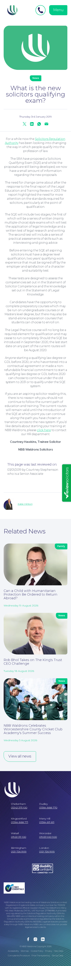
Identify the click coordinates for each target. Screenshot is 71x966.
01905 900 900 (48, 837)
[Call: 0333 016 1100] (41, 10)
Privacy (48, 950)
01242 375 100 (19, 807)
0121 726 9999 (19, 851)
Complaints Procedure (19, 955)
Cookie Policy (37, 950)
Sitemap (25, 950)
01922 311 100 (18, 837)
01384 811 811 (46, 822)
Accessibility (13, 950)
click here (44, 430)
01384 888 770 (48, 807)
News (8, 518)
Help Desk (58, 950)
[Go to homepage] (12, 10)
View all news (19, 756)
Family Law (13, 126)
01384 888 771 (19, 822)
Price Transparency (40, 955)
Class (60, 955)
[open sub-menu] (64, 126)
